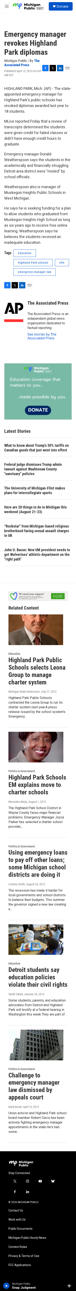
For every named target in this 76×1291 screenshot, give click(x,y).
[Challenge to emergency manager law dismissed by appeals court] (35, 1045)
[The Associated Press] (13, 309)
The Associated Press (21, 63)
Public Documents (20, 1228)
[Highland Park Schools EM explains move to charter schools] (35, 747)
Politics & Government (21, 771)
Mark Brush (15, 1107)
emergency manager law (34, 272)
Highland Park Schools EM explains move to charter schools (37, 785)
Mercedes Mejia (17, 801)
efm (62, 262)
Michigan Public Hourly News (27, 1237)
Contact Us (15, 1210)
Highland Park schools (33, 262)
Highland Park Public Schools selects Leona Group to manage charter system (36, 671)
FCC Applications (19, 1265)
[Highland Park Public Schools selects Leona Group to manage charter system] (35, 629)
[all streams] (70, 1285)
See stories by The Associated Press (41, 336)
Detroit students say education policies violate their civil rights (38, 977)
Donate (62, 6)
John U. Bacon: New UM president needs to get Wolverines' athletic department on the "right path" (37, 554)
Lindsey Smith (16, 884)
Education (24, 253)
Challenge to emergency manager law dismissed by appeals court (34, 1086)
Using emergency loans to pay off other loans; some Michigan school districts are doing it (38, 863)
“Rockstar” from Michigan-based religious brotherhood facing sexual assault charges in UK (36, 531)
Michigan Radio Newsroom (24, 691)
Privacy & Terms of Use (23, 1256)
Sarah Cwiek (15, 994)
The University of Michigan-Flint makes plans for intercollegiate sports (34, 490)
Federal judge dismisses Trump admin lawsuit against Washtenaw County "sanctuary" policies (33, 469)
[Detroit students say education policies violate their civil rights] (35, 939)
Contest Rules (17, 1247)
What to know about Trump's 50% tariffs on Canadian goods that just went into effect (36, 447)
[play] (6, 1286)
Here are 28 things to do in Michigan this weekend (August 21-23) (35, 509)
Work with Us (17, 1219)
